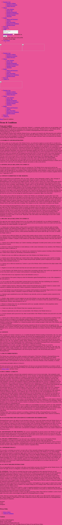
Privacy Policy (7, 512)
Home (1, 119)
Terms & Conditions (8, 513)
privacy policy (5, 369)
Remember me (18, 34)
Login (4, 29)
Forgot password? (7, 34)
